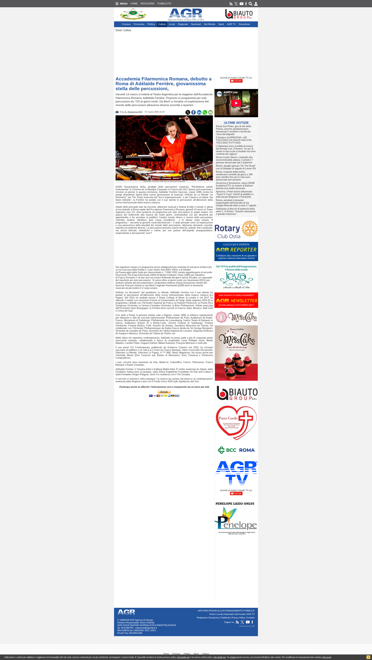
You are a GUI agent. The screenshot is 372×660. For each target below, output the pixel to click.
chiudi (233, 657)
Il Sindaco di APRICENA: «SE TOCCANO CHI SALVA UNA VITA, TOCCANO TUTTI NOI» (234, 140)
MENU (124, 3)
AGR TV (231, 24)
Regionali (183, 24)
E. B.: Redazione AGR (132, 112)
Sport (221, 24)
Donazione (244, 24)
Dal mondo (240, 614)
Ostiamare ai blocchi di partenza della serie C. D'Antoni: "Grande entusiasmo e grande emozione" (236, 211)
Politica (151, 24)
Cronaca (126, 24)
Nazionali (196, 24)
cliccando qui (183, 657)
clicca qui (326, 657)
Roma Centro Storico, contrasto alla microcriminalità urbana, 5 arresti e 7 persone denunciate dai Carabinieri (234, 160)
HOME (134, 3)
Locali (172, 24)
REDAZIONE (147, 3)
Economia (139, 24)
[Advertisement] (186, 53)
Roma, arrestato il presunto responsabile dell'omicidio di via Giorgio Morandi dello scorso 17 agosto (236, 203)
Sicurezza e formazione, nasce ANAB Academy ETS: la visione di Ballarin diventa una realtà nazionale (235, 186)
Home (119, 30)
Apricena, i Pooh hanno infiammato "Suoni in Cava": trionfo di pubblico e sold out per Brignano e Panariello (235, 194)
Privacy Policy (238, 618)
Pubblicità (225, 618)
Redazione (202, 618)
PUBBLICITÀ (164, 3)
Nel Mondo (209, 24)
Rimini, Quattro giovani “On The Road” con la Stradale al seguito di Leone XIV (236, 167)
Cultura (162, 24)
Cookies (251, 618)
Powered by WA (247, 626)
